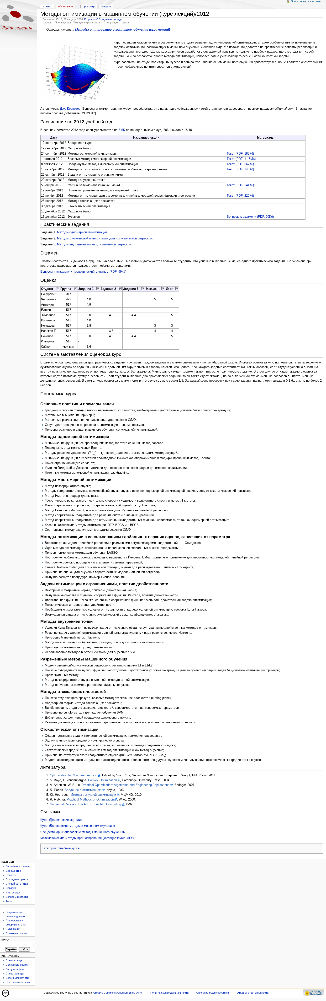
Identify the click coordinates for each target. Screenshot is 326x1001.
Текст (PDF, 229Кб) (240, 195)
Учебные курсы (69, 848)
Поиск (5, 939)
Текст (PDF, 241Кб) (240, 185)
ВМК (121, 130)
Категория (49, 848)
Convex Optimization (102, 780)
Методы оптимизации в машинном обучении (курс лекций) (122, 29)
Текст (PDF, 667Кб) (240, 164)
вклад (117, 19)
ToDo (9, 901)
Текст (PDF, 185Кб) (240, 153)
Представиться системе (306, 1)
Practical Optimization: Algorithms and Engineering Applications (125, 785)
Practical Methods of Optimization (90, 799)
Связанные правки (17, 964)
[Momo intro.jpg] (77, 72)
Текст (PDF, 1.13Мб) (241, 159)
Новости (11, 875)
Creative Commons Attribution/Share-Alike (117, 992)
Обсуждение (104, 19)
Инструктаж (13, 892)
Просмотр (89, 6)
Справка (11, 888)
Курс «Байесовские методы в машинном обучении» (77, 826)
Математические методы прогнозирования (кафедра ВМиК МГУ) (87, 838)
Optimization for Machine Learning (73, 775)
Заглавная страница (18, 866)
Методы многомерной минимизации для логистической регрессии (104, 238)
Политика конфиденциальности (169, 992)
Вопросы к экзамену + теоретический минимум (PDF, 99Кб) (83, 271)
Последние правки (17, 879)
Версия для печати (17, 977)
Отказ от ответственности (252, 992)
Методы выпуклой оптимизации (93, 794)
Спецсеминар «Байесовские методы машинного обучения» (83, 832)
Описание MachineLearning (212, 992)
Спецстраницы (15, 973)
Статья (47, 6)
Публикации (13, 928)
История (106, 6)
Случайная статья (17, 883)
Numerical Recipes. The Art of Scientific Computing (85, 804)
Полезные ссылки (16, 933)
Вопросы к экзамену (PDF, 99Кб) (250, 216)
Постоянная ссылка (18, 982)
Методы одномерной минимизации (82, 232)
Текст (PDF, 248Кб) (240, 169)
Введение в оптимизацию (83, 790)
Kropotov (89, 19)
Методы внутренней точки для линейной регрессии (94, 244)
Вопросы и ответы (17, 896)
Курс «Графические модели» (61, 820)
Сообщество (13, 870)
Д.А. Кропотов (70, 108)
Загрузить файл (15, 969)
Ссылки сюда (14, 960)
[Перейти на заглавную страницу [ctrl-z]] (18, 18)
